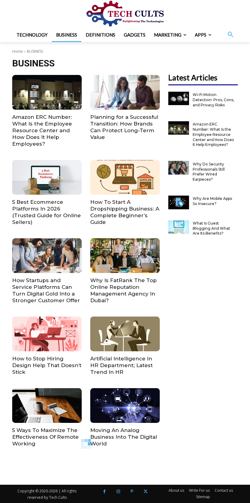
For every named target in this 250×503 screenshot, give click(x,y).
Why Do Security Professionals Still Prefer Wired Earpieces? (209, 172)
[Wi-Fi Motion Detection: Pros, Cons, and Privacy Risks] (178, 98)
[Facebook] (104, 491)
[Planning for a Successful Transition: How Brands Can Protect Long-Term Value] (125, 92)
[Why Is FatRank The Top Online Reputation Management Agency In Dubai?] (125, 255)
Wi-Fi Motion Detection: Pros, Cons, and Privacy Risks (213, 99)
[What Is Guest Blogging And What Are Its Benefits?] (178, 227)
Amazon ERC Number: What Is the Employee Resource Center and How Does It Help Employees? (42, 130)
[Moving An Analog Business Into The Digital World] (125, 405)
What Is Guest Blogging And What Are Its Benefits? (211, 228)
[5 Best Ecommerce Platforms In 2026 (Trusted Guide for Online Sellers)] (47, 177)
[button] (230, 34)
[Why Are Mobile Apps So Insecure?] (178, 202)
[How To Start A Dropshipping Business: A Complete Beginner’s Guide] (125, 177)
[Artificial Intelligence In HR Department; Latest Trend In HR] (125, 334)
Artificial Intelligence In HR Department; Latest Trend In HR (121, 365)
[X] (145, 491)
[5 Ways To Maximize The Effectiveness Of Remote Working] (47, 405)
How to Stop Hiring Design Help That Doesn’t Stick (46, 365)
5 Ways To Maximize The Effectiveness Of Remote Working (45, 437)
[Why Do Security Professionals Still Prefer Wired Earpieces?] (178, 167)
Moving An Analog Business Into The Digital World (123, 437)
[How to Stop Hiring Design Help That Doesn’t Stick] (47, 334)
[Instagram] (118, 491)
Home (17, 51)
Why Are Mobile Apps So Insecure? (212, 201)
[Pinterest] (132, 491)
